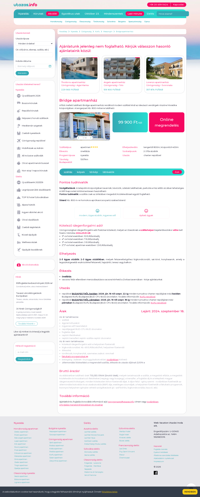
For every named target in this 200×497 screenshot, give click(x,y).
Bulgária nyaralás (57, 428)
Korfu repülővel (147, 296)
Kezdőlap (63, 31)
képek (81, 172)
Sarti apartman (55, 442)
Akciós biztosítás (30, 264)
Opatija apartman (21, 468)
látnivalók (108, 172)
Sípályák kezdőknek (32, 249)
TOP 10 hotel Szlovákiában (35, 197)
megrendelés (167, 122)
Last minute (135, 13)
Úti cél (32, 49)
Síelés (150, 13)
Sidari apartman (56, 458)
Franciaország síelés (129, 445)
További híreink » (26, 323)
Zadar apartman (21, 462)
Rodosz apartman (56, 445)
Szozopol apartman (57, 434)
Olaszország (84, 21)
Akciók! (52, 13)
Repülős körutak (30, 110)
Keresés (22, 73)
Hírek (18, 277)
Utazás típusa (22, 38)
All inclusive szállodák (32, 155)
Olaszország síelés (93, 459)
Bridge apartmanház (124, 31)
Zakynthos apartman (58, 461)
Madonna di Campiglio (93, 472)
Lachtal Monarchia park (94, 435)
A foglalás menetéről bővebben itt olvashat (81, 405)
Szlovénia (111, 21)
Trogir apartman (21, 465)
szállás (68, 172)
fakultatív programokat (75, 356)
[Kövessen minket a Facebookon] (156, 473)
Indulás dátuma (23, 61)
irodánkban (112, 359)
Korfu (97, 31)
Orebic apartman (21, 432)
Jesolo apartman (21, 476)
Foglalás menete (160, 449)
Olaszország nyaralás (24, 473)
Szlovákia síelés (92, 449)
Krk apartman (20, 444)
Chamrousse (124, 458)
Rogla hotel (124, 434)
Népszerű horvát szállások (35, 118)
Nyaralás (74, 31)
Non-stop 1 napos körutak (35, 170)
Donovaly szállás (91, 452)
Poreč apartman (21, 435)
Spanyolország (134, 21)
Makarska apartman (22, 456)
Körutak (38, 13)
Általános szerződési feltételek (166, 455)
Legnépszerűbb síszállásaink (36, 190)
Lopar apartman (21, 441)
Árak (177, 172)
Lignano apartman (22, 482)
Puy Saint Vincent (127, 451)
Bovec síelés (124, 441)
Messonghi (107, 31)
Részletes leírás (109, 491)
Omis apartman (20, 459)
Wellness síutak (29, 242)
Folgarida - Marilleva (92, 466)
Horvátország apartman (26, 428)
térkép (94, 172)
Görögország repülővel (33, 140)
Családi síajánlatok (31, 227)
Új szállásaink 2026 (31, 95)
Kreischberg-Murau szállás (95, 444)
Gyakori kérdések (161, 452)
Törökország (98, 21)
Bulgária (122, 21)
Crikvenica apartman (23, 453)
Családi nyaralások (31, 133)
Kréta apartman (55, 449)
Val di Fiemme (90, 475)
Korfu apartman (55, 455)
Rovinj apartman (21, 447)
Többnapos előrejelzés (85, 115)
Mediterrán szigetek (32, 125)
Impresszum (159, 461)
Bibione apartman (22, 479)
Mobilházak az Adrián (32, 148)
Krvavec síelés (125, 437)
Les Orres (123, 449)
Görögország (86, 31)
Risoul (121, 455)
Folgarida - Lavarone (92, 463)
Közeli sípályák (29, 234)
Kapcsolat (158, 446)
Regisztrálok (24, 359)
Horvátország (56, 21)
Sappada (88, 469)
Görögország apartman (61, 439)
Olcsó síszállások (30, 219)
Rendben (190, 491)
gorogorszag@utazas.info (121, 401)
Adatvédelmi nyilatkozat (164, 458)
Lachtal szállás (90, 432)
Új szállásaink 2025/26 (32, 182)
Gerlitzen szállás (91, 441)
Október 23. (92, 13)
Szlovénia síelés (127, 428)
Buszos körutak (30, 103)
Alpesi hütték (28, 204)
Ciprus (147, 21)
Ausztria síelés (91, 428)
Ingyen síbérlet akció (32, 212)
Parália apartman (56, 451)
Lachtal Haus (89, 438)
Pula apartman (20, 450)
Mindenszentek (113, 13)
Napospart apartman (57, 431)
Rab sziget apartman (23, 438)
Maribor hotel (124, 431)
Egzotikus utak (71, 13)
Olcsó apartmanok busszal (35, 163)
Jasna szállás (89, 455)
